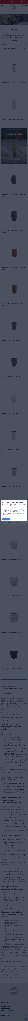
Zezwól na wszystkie (6, 518)
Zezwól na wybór (15, 518)
